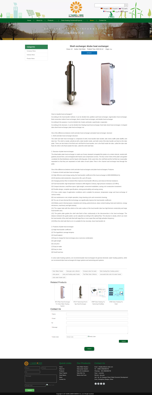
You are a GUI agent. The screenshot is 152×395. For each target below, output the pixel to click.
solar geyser (56, 274)
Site (111, 49)
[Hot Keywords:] (126, 5)
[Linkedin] (101, 384)
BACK (89, 349)
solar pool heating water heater (71, 274)
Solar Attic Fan (81, 373)
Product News (31, 58)
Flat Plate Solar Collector (90, 274)
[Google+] (98, 384)
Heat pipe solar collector (73, 271)
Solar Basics (62, 375)
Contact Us (62, 379)
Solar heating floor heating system (109, 271)
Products (61, 371)
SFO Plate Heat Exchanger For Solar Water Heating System (62, 304)
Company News (31, 51)
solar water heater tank (59, 277)
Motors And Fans (81, 375)
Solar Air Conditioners (83, 371)
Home (61, 367)
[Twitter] (104, 384)
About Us (61, 369)
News (60, 377)
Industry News (31, 54)
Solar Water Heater (58, 271)
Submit (124, 341)
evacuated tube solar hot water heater (110, 274)
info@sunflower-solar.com (105, 367)
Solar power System (82, 369)
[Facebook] (96, 384)
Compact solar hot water (90, 271)
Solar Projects (63, 373)
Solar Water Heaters (82, 367)
